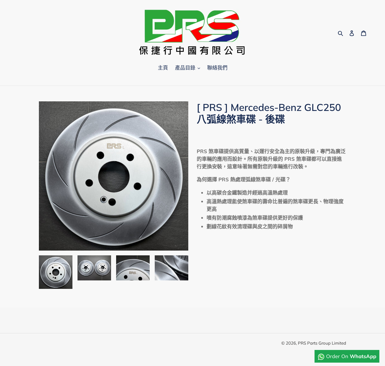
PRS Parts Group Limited (322, 343)
